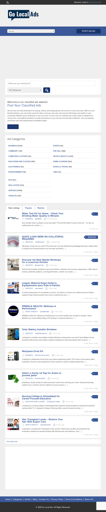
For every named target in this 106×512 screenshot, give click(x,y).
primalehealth (44, 311)
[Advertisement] (53, 57)
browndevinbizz (40, 378)
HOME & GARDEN (60, 161)
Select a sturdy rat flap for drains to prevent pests (41, 374)
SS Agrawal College (53, 401)
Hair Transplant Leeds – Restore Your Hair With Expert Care (42, 420)
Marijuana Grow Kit (32, 351)
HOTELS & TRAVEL (60, 167)
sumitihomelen (39, 242)
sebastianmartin (45, 425)
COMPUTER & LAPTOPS (18, 156)
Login (97, 2)
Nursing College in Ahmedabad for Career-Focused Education (41, 397)
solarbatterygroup (41, 333)
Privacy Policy (57, 499)
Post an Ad (88, 31)
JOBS (55, 172)
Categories (17, 499)
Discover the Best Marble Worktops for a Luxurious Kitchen (41, 261)
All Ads (28, 499)
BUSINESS (29, 219)
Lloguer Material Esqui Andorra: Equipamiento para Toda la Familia (41, 284)
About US (89, 499)
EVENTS (56, 146)
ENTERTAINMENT (15, 172)
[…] (41, 225)
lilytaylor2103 (39, 265)
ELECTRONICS (14, 167)
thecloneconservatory (42, 355)
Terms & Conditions (73, 499)
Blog (35, 499)
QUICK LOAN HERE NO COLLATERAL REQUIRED (43, 237)
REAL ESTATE (14, 185)
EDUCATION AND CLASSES (19, 161)
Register (91, 2)
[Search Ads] (46, 90)
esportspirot (39, 288)
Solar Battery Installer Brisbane (39, 329)
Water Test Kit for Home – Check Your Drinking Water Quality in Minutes (42, 214)
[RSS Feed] (7, 2)
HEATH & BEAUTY (60, 156)
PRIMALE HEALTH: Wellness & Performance (39, 307)
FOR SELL (57, 151)
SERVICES (29, 242)
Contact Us (44, 499)
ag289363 (38, 219)
